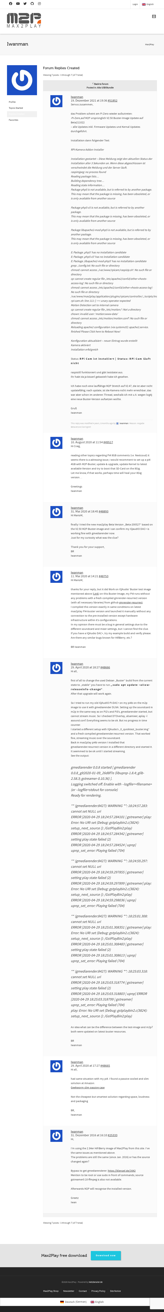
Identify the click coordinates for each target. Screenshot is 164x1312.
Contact (83, 1291)
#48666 (105, 667)
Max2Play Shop (51, 1291)
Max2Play (149, 44)
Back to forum (101, 84)
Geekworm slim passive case (88, 1087)
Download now (106, 1255)
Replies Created (17, 114)
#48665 (105, 1066)
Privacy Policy (98, 1291)
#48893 (103, 511)
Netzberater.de (95, 1282)
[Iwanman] (22, 82)
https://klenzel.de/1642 (122, 1171)
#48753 (103, 576)
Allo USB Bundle (105, 87)
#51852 (112, 101)
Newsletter (68, 1291)
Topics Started (16, 108)
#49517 (108, 442)
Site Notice (115, 1291)
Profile (12, 102)
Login (135, 4)
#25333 (112, 1135)
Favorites (13, 120)
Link (95, 594)
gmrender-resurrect (131, 602)
